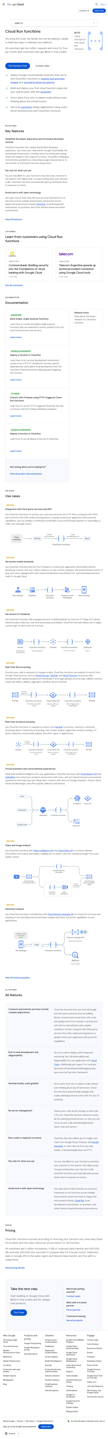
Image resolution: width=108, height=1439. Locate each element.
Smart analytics (51, 1357)
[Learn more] (15, 337)
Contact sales (73, 1296)
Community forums (95, 1397)
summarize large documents (39, 82)
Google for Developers (70, 1396)
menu (3, 4)
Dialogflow (10, 777)
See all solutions (51, 1390)
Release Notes (72, 1411)
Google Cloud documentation (72, 1347)
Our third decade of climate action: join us (88, 1421)
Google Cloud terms (45, 1421)
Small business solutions (51, 1385)
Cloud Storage (42, 675)
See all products (74, 1320)
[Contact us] (84, 10)
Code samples (72, 1376)
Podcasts (91, 1357)
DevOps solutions (52, 1380)
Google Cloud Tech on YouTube (94, 1377)
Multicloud (7, 1357)
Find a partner (73, 1310)
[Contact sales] (42, 66)
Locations (7, 1365)
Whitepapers (8, 1380)
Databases (49, 1346)
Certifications (71, 1390)
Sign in (103, 4)
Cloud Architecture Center (74, 1381)
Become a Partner (94, 1348)
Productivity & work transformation (53, 1370)
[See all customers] (14, 285)
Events (90, 1353)
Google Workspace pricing (32, 1349)
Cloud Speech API (89, 774)
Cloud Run (40, 204)
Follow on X (91, 1382)
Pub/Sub (54, 675)
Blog (5, 1384)
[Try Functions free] (17, 66)
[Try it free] (19, 1312)
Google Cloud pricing (32, 1343)
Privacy (20, 1421)
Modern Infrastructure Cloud (11, 1351)
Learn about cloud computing (73, 1366)
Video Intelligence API (43, 850)
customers (26, 107)
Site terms (30, 1421)
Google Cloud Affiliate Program (75, 1341)
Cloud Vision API (65, 850)
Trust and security (10, 1346)
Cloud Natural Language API (61, 914)
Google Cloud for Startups (73, 1402)
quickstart (45, 91)
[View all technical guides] (17, 978)
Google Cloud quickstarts (71, 1354)
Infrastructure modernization (51, 1341)
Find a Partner (93, 1344)
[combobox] (12, 1433)
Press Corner (92, 1365)
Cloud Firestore (70, 675)
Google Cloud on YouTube (93, 1370)
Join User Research (95, 1386)
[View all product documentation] (26, 474)
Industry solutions (52, 1376)
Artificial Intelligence (53, 1361)
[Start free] (99, 10)
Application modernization (51, 1351)
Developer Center (94, 1361)
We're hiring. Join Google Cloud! (94, 1391)
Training (69, 1386)
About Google (8, 1421)
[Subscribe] (46, 1426)
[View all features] (13, 219)
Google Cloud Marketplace (71, 1360)
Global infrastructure (11, 1361)
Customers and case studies (11, 1370)
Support (69, 1371)
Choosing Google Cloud (10, 1341)
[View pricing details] (15, 1268)
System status (72, 1407)
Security (48, 1365)
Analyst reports (9, 1376)
